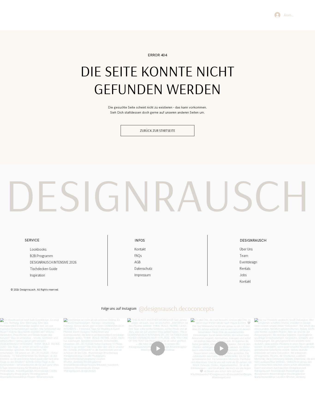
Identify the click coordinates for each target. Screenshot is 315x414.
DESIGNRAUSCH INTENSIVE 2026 (53, 262)
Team (244, 255)
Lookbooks (38, 249)
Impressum (142, 275)
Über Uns (246, 249)
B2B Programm (41, 255)
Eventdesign (248, 262)
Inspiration (37, 275)
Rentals (245, 268)
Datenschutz (143, 268)
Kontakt (140, 249)
